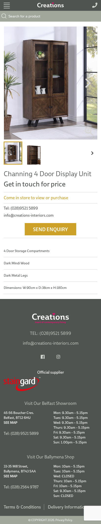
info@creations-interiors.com (29, 215)
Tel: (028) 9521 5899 (21, 433)
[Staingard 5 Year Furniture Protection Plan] (50, 384)
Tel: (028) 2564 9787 (21, 486)
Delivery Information (67, 507)
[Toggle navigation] (7, 5)
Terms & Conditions (22, 507)
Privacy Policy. (64, 520)
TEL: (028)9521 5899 (50, 333)
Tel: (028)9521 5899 (21, 208)
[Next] (87, 83)
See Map (10, 422)
